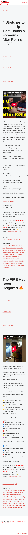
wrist (7, 267)
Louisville (20, 248)
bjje (17, 252)
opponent (11, 505)
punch (23, 505)
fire (20, 501)
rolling (19, 263)
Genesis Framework (22, 521)
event (9, 501)
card (10, 499)
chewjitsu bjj (15, 256)
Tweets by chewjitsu (8, 201)
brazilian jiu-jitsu (12, 254)
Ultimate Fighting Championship (15, 497)
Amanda (9, 490)
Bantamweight (17, 490)
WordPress (4, 522)
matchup (21, 503)
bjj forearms (19, 250)
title (19, 508)
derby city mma (15, 259)
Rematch (13, 494)
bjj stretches (12, 252)
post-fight (18, 505)
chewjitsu (8, 256)
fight (13, 501)
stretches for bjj (11, 265)
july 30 (10, 503)
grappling (11, 261)
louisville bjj (13, 263)
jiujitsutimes (6, 263)
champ (22, 499)
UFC (16, 484)
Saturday (19, 494)
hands (17, 261)
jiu (23, 261)
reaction (5, 508)
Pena (8, 494)
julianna (5, 503)
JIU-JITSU (13, 248)
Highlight (20, 492)
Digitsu (10, 225)
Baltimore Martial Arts (9, 246)
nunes (4, 505)
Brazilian (21, 246)
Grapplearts (6, 248)
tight (18, 265)
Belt (17, 246)
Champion (9, 492)
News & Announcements (8, 484)
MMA (4, 250)
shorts (15, 508)
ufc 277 (22, 508)
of (7, 505)
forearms (5, 261)
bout (4, 499)
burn (4, 256)
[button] (23, 2)
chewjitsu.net (6, 259)
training (22, 265)
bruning (20, 254)
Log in (8, 522)
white (4, 267)
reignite (10, 508)
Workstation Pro (13, 521)
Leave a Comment (8, 81)
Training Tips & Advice (8, 239)
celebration (16, 499)
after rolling (9, 250)
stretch (5, 265)
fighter (17, 501)
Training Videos (17, 239)
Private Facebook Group (15, 231)
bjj (14, 250)
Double (15, 492)
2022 (5, 490)
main (17, 503)
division (5, 501)
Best (4, 492)
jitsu (20, 261)
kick (14, 503)
